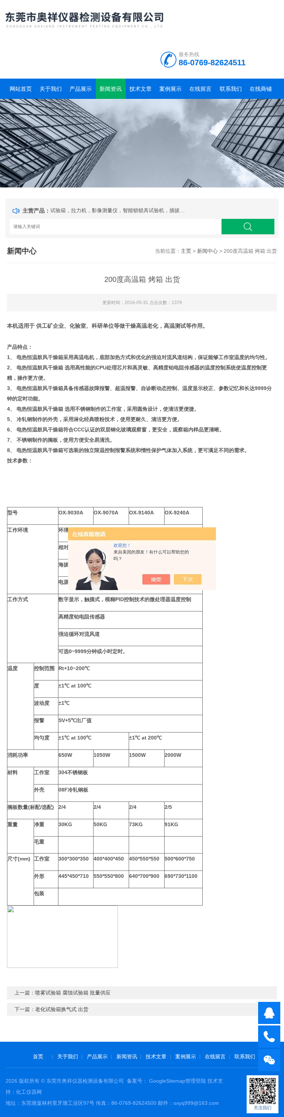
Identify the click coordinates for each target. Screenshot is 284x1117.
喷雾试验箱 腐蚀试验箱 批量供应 (73, 993)
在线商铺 (261, 89)
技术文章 (140, 89)
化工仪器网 (29, 1092)
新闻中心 (207, 251)
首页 (38, 1056)
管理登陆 (195, 1081)
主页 (186, 251)
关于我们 (51, 89)
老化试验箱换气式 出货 (61, 1009)
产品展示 (81, 89)
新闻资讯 (110, 89)
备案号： (137, 1081)
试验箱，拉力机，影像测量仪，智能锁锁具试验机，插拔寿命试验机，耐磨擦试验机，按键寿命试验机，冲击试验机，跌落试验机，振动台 (119, 210)
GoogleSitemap (167, 1081)
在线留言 (200, 89)
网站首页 (21, 89)
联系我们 (231, 89)
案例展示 (170, 89)
